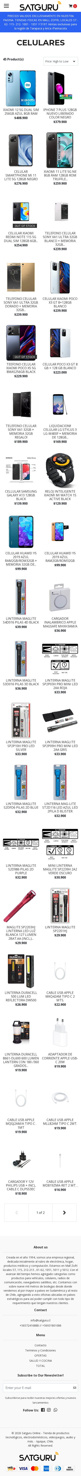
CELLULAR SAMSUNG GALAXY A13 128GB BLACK (21, 495)
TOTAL (40, 1366)
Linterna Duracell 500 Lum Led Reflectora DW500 (21, 996)
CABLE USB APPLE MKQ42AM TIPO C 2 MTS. (60, 996)
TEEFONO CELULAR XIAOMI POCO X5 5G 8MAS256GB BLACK (21, 368)
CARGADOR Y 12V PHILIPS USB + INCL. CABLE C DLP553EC (21, 1185)
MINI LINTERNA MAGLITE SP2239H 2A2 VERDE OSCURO (60, 869)
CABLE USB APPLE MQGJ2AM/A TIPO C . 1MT (21, 1124)
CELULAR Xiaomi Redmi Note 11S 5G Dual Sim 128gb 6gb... (21, 237)
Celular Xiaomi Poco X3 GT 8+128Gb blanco (60, 302)
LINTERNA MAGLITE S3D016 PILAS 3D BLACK (21, 682)
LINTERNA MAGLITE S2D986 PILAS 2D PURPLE (21, 869)
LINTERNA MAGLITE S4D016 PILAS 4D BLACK (21, 620)
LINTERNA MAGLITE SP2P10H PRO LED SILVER (21, 746)
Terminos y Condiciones (40, 1350)
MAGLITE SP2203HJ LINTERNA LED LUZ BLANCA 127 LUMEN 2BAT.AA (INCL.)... (21, 933)
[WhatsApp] (55, 1410)
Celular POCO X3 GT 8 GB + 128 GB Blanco (60, 366)
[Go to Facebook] (43, 1410)
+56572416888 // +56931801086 (40, 1325)
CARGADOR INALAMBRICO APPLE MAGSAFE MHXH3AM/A (60, 622)
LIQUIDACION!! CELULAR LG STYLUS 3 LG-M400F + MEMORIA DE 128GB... (60, 431)
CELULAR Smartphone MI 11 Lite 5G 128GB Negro (21, 175)
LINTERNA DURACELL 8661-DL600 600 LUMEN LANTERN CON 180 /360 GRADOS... (21, 1060)
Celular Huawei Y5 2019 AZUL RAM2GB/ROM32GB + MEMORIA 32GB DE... (21, 559)
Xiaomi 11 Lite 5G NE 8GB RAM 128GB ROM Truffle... (60, 175)
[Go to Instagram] (49, 1410)
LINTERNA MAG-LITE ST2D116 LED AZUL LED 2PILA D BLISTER (60, 807)
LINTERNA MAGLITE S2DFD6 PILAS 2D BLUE (21, 806)
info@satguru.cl (40, 1320)
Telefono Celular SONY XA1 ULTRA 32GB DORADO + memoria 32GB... (21, 304)
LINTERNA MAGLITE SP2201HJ (60, 929)
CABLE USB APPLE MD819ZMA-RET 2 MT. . (60, 1183)
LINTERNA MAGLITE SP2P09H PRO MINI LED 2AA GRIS (60, 746)
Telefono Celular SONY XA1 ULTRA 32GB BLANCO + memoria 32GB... (60, 239)
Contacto (40, 1345)
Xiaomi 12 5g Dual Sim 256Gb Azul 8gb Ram (21, 112)
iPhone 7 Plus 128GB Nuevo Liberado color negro (60, 113)
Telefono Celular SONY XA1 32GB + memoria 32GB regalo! (21, 431)
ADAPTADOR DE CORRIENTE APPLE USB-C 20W (60, 1058)
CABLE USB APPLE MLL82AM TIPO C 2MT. (60, 1122)
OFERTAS (40, 1355)
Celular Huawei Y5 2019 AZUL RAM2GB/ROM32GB (60, 557)
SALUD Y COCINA (40, 1360)
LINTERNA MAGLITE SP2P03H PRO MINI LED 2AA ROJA (60, 684)
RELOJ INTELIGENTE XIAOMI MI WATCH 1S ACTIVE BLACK (60, 495)
